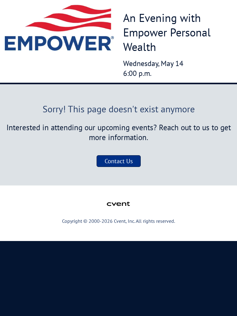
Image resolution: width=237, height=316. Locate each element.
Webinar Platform (205, 233)
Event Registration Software (150, 233)
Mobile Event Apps (94, 233)
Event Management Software (37, 233)
